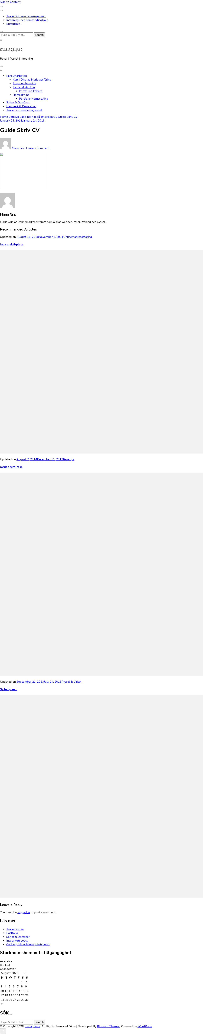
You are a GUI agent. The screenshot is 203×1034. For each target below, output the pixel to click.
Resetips (68, 459)
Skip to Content (10, 2)
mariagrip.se (11, 49)
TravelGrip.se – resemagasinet (26, 16)
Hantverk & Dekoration (21, 106)
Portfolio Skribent (31, 91)
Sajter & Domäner (18, 102)
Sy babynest (8, 689)
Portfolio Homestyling (33, 99)
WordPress (145, 1026)
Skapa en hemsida (24, 83)
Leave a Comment (38, 148)
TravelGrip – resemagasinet (24, 110)
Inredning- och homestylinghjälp (27, 20)
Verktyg (14, 117)
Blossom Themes (108, 1026)
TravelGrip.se (15, 929)
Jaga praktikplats (11, 244)
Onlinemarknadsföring (77, 237)
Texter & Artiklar (24, 87)
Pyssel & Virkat (71, 682)
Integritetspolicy (17, 940)
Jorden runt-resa (11, 467)
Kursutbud (13, 24)
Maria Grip (18, 148)
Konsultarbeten (16, 76)
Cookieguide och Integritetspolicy (28, 944)
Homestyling (21, 95)
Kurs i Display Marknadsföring (32, 79)
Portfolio (12, 933)
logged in (23, 912)
